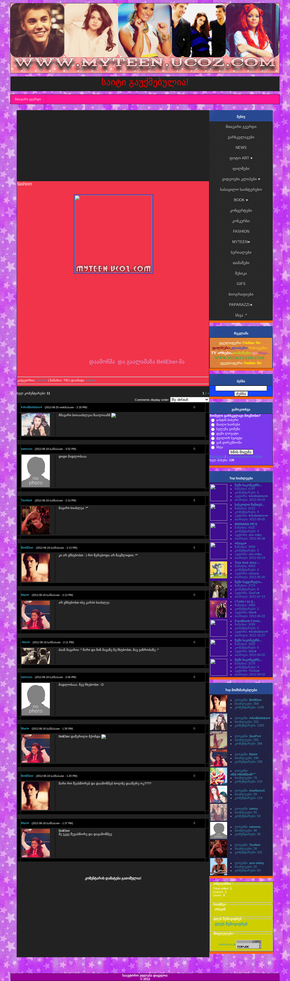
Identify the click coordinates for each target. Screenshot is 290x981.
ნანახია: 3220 (245, 644)
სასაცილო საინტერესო (241, 189)
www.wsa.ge (227, 944)
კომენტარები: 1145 (249, 707)
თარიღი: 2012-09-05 (250, 519)
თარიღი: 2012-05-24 (250, 557)
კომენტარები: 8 (247, 589)
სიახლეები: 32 (246, 866)
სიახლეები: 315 (247, 721)
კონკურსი (241, 221)
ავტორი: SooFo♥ (247, 593)
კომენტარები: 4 (247, 512)
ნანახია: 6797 (245, 488)
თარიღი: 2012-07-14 (250, 596)
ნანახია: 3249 (245, 624)
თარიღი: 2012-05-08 (250, 538)
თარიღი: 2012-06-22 (250, 616)
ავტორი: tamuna (247, 573)
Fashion (41, 380)
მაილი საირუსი (228, 424)
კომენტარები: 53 (248, 816)
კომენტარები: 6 (247, 647)
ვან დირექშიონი (229, 442)
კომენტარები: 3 (247, 569)
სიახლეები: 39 (246, 848)
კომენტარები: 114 (248, 798)
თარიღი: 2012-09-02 (250, 499)
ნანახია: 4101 (245, 527)
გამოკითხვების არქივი (244, 456)
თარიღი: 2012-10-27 (250, 635)
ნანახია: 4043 (245, 566)
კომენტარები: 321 (248, 852)
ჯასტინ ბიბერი (227, 420)
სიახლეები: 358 (247, 703)
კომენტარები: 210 (248, 781)
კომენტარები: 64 (248, 870)
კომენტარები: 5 (247, 492)
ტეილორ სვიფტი (229, 438)
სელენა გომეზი (228, 429)
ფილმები (241, 168)
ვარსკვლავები (241, 137)
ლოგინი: (248, 700)
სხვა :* (241, 315)
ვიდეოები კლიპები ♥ (241, 179)
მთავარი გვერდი (28, 99)
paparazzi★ (241, 305)
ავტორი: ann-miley (248, 535)
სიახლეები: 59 (246, 794)
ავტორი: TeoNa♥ (247, 670)
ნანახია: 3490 (245, 605)
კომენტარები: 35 (248, 834)
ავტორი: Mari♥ (246, 612)
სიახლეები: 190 (247, 758)
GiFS (241, 284)
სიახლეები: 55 (246, 812)
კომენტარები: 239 (248, 761)
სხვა (219, 447)
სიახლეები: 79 (246, 777)
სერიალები (241, 252)
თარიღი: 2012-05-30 (250, 577)
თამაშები (241, 263)
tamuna (91, 380)
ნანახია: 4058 (245, 546)
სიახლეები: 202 (247, 739)
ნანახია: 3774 (245, 585)
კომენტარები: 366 (248, 743)
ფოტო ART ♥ (241, 158)
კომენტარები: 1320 (249, 725)
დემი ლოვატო (227, 433)
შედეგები (217, 456)
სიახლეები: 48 (246, 830)
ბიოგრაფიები (241, 294)
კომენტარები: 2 (247, 550)
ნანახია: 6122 (245, 508)
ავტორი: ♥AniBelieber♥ (251, 496)
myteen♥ (241, 242)
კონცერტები (241, 210)
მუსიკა (241, 273)
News (241, 148)
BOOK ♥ (241, 200)
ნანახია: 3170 (245, 663)
